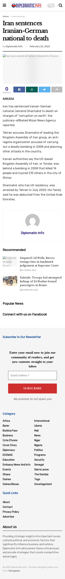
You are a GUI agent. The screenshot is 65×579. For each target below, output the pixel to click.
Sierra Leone (41, 469)
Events (7, 469)
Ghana (6, 474)
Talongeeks (14, 570)
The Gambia (41, 474)
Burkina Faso (10, 430)
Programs (40, 454)
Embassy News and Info (17, 464)
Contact (8, 507)
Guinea (7, 479)
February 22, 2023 (40, 46)
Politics (38, 450)
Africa (6, 420)
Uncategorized (43, 484)
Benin (6, 425)
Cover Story (10, 445)
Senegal (39, 464)
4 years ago (29, 270)
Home (6, 16)
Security (39, 459)
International (18, 16)
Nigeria (38, 445)
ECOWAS (8, 454)
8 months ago (30, 290)
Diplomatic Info (14, 46)
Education (9, 459)
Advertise (8, 516)
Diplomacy (9, 450)
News (37, 435)
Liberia (38, 425)
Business (8, 435)
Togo (37, 479)
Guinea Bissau (11, 484)
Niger (37, 440)
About (6, 502)
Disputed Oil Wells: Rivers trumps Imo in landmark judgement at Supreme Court (39, 261)
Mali (36, 430)
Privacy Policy (11, 511)
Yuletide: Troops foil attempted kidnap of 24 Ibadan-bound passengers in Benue (41, 281)
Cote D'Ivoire (10, 440)
